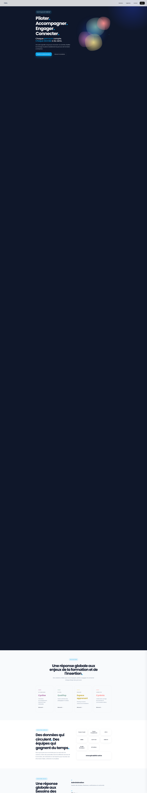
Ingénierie (128, 3)
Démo (142, 3)
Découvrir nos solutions (59, 54)
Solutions (121, 3)
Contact (135, 3)
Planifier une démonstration (43, 54)
